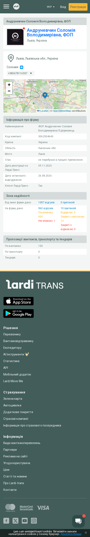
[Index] (16, 7)
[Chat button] (78, 521)
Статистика (11, 361)
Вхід (63, 7)
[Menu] (6, 6)
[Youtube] (25, 521)
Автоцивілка (12, 405)
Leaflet (44, 110)
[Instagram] (34, 521)
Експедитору (12, 347)
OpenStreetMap (62, 110)
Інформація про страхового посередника (32, 425)
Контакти (10, 489)
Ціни (6, 469)
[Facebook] (6, 521)
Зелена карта (12, 398)
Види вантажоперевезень (21, 443)
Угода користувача (16, 463)
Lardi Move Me (13, 381)
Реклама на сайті (15, 456)
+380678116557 (17, 73)
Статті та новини (15, 476)
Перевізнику (12, 334)
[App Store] (18, 302)
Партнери (10, 449)
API (5, 367)
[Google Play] (18, 314)
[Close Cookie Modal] (86, 533)
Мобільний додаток (17, 374)
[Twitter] (15, 521)
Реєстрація (78, 7)
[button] (45, 96)
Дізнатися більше (70, 534)
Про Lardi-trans (13, 483)
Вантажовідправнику (18, 341)
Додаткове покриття (18, 412)
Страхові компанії (15, 418)
